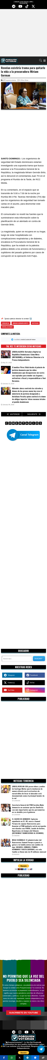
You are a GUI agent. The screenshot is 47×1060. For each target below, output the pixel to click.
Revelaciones (7, 327)
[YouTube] (20, 7)
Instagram (33, 690)
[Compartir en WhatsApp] (12, 1057)
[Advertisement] (23, 32)
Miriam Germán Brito (20, 323)
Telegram (11, 675)
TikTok (31, 683)
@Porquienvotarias (9, 80)
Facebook (33, 675)
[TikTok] (27, 7)
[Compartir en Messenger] (35, 1057)
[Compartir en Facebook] (4, 1057)
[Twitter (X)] (33, 7)
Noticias (35, 323)
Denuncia (5, 323)
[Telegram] (14, 7)
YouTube (10, 690)
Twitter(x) (11, 683)
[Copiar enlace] (43, 1057)
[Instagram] (20, 1033)
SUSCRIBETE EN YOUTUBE (23, 1012)
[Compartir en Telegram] (27, 1057)
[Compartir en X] (20, 1057)
